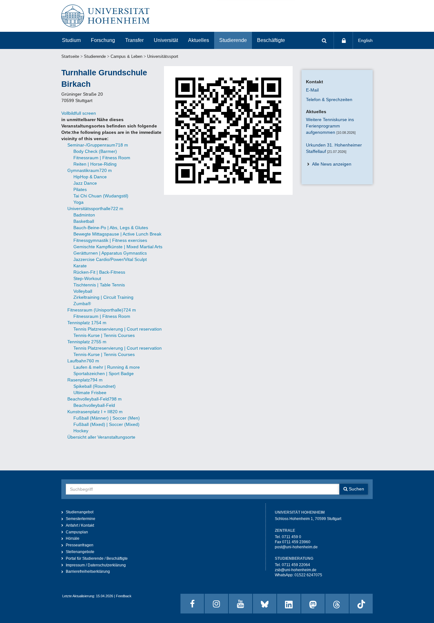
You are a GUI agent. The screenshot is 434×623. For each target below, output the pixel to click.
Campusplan (77, 532)
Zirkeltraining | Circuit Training (103, 297)
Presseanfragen (79, 545)
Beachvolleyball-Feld (94, 405)
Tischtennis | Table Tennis (99, 284)
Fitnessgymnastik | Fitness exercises (110, 240)
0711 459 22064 (296, 565)
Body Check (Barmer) (95, 151)
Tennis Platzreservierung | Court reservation (117, 329)
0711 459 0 (291, 537)
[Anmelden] (343, 40)
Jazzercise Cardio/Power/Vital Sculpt (110, 259)
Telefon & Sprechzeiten (329, 99)
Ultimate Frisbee (89, 392)
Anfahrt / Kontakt (80, 525)
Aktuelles (198, 40)
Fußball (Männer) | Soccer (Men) (106, 418)
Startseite (70, 56)
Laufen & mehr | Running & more (106, 367)
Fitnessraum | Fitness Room (101, 157)
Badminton (84, 214)
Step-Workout (87, 278)
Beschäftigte (271, 40)
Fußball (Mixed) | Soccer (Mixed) (106, 424)
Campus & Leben (126, 56)
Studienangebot (79, 512)
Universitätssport (162, 56)
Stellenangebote (80, 552)
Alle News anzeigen (331, 164)
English (365, 40)
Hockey (80, 430)
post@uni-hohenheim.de (296, 547)
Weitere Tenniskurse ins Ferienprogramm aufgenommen (330, 126)
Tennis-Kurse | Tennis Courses (104, 335)
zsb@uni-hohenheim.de (295, 570)
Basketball (83, 221)
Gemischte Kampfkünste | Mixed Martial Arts (117, 246)
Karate (80, 265)
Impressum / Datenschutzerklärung (96, 565)
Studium (71, 40)
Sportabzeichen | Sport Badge (103, 373)
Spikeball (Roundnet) (94, 386)
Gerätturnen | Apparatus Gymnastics (110, 253)
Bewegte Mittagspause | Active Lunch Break (117, 233)
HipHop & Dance (90, 176)
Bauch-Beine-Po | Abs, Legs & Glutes (110, 227)
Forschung (103, 40)
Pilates (80, 189)
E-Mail (312, 89)
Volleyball (82, 291)
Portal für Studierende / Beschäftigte (97, 558)
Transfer (134, 40)
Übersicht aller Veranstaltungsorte (101, 437)
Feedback (124, 596)
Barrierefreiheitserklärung (88, 571)
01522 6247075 (308, 575)
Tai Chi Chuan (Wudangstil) (100, 195)
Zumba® (82, 303)
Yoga (78, 202)
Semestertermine (80, 519)
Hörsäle (72, 538)
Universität (166, 40)
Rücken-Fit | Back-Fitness (99, 272)
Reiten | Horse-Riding (95, 164)
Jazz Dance (85, 183)
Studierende (233, 40)
